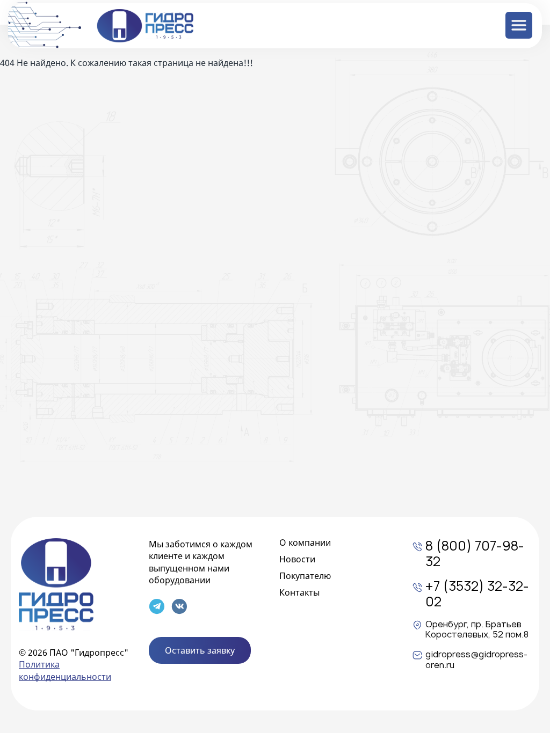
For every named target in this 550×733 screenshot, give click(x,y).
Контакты (299, 592)
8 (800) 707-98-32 (474, 554)
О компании (305, 542)
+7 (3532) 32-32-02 (477, 594)
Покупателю (305, 576)
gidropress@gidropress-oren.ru (476, 659)
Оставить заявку (200, 650)
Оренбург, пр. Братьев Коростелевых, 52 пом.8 (477, 629)
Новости (297, 559)
